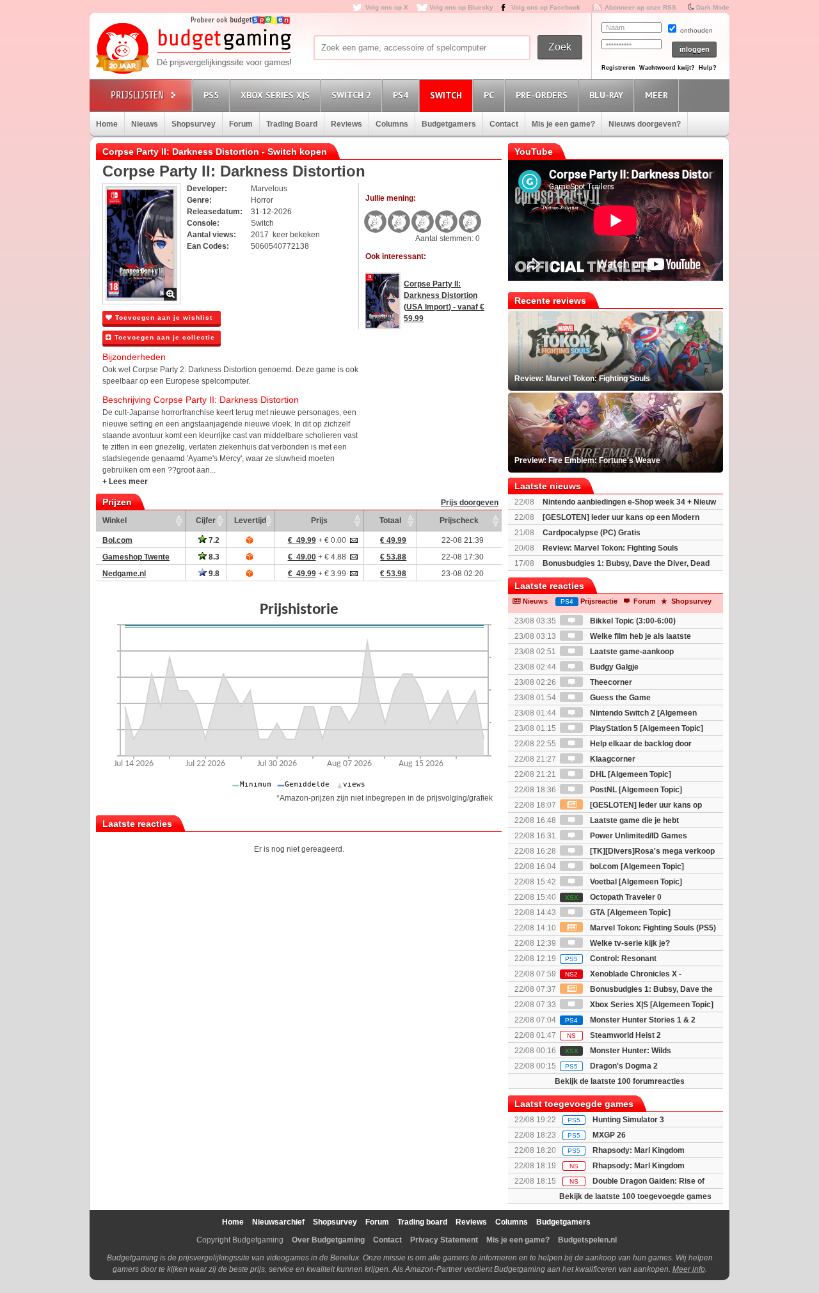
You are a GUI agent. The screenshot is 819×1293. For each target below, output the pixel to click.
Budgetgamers (449, 124)
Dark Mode (712, 7)
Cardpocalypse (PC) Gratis (591, 532)
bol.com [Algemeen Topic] (636, 866)
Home (107, 124)
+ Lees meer (125, 481)
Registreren (618, 68)
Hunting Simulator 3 (628, 1119)
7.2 (213, 540)
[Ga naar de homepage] (193, 49)
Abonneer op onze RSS (640, 7)
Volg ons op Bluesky (461, 7)
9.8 (213, 573)
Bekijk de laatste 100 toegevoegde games (635, 1196)
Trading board (422, 1222)
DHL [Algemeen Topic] (629, 774)
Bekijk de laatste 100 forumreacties (620, 1081)
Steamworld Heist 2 (614, 1035)
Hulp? (708, 68)
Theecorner (610, 682)
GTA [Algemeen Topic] (629, 912)
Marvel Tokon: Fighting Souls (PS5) (652, 927)
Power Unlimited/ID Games (637, 835)
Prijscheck (459, 520)
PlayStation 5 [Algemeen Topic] (645, 728)
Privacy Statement (444, 1239)
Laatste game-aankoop (631, 651)
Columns (392, 124)
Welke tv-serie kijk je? (629, 943)
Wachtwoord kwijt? (667, 68)
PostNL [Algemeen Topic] (635, 789)
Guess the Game (619, 697)
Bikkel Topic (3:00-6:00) (632, 620)
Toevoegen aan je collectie (163, 337)
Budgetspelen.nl (587, 1239)
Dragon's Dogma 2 (611, 1066)
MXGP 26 (609, 1135)
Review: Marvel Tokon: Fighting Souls (610, 548)
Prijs (319, 520)
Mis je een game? (563, 124)
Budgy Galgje (613, 666)
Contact (503, 124)
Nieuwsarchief (278, 1222)
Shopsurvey (193, 124)
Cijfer (206, 520)
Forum (241, 124)
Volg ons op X (386, 7)
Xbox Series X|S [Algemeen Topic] (650, 1004)
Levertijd (250, 520)
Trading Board (291, 124)
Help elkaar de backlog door (640, 743)
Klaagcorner (611, 759)
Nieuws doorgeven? (644, 124)
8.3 (213, 556)
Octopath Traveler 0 (613, 897)
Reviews (346, 124)
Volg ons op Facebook (545, 7)
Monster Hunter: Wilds (618, 1050)
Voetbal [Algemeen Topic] (635, 881)
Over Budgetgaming (328, 1239)
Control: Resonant (610, 958)
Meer (656, 95)
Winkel (114, 520)
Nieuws (144, 124)
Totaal (390, 520)
